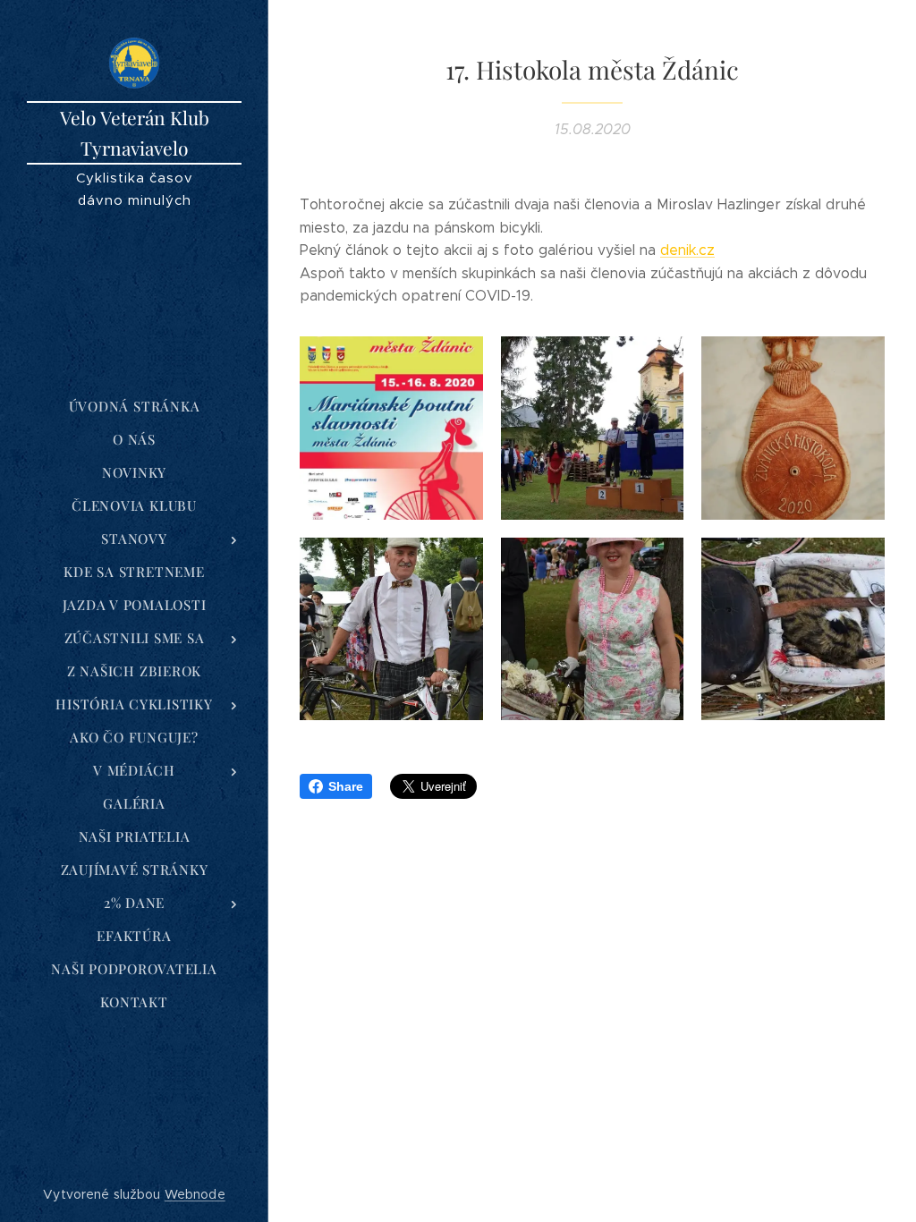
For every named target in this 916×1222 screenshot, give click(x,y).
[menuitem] (134, 406)
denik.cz (687, 250)
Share (345, 786)
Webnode (195, 1194)
